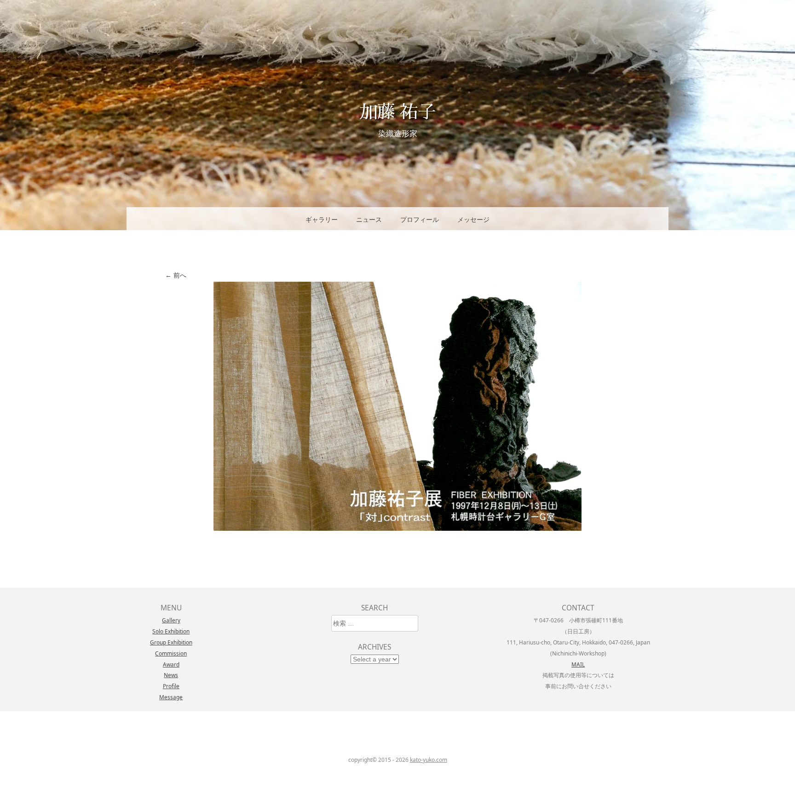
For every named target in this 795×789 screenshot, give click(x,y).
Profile (171, 686)
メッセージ (473, 219)
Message (171, 697)
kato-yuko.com (428, 760)
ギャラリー (321, 219)
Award (171, 664)
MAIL (578, 664)
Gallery (171, 620)
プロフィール (419, 219)
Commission (171, 653)
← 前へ (175, 275)
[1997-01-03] (397, 528)
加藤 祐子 (397, 111)
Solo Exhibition (171, 631)
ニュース (369, 219)
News (171, 675)
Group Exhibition (171, 642)
